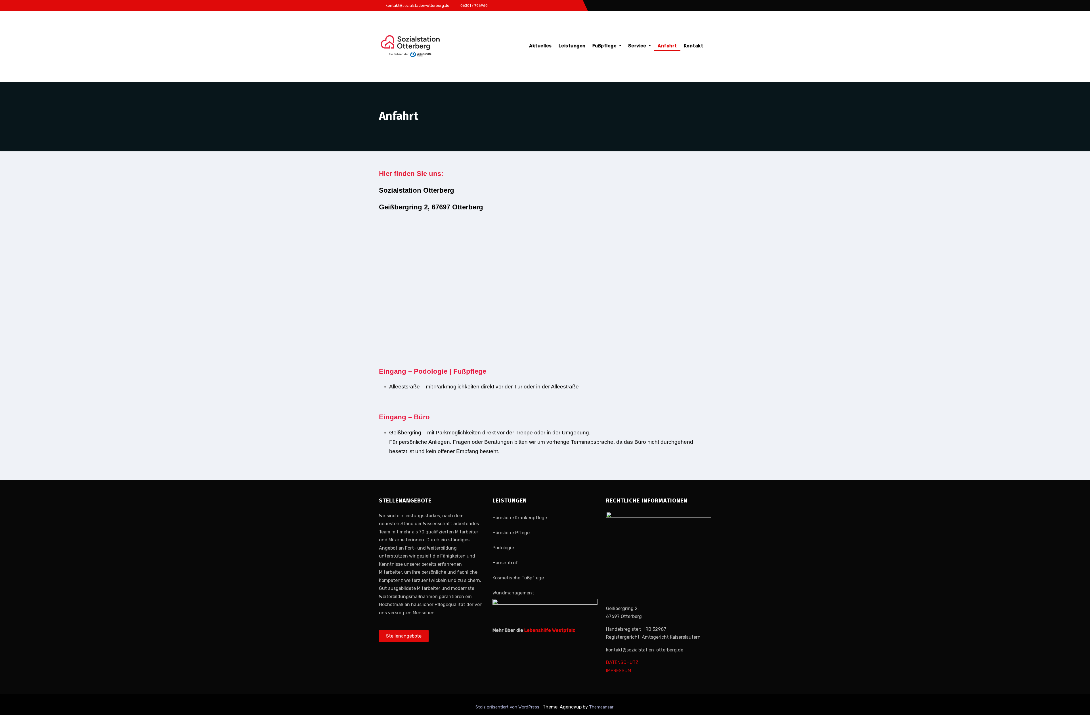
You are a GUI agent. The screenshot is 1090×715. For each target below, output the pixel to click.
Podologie (503, 547)
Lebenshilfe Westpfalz (549, 630)
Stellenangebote (404, 636)
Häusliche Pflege (511, 532)
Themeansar (601, 707)
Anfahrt (667, 46)
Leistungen (572, 46)
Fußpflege (605, 46)
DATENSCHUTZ (622, 662)
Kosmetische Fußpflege (518, 578)
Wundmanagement (513, 593)
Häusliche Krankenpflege (519, 517)
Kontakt (693, 46)
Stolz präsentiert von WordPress (507, 707)
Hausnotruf (505, 562)
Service (637, 46)
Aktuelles (540, 46)
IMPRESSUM (618, 670)
